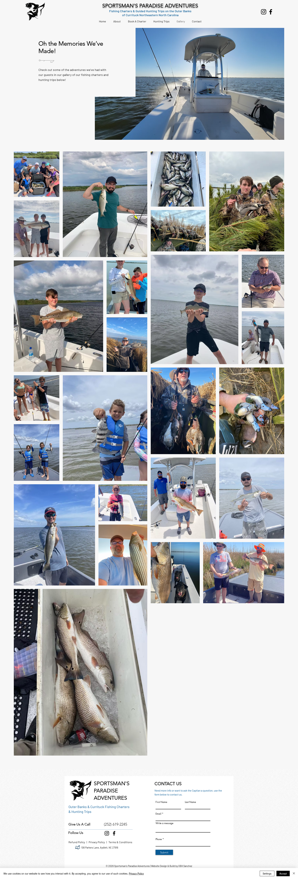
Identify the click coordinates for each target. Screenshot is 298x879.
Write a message (164, 823)
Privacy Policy (97, 842)
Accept (283, 873)
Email (158, 814)
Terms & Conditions (120, 842)
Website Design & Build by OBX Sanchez (171, 866)
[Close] (294, 873)
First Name (161, 802)
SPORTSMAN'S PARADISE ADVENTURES (150, 6)
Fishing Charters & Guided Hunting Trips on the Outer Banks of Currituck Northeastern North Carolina (150, 13)
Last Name (190, 802)
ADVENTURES (110, 798)
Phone (159, 839)
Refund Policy (77, 842)
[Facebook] (270, 11)
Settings (267, 873)
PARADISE (106, 791)
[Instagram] (263, 11)
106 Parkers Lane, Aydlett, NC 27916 (99, 847)
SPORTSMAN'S (112, 783)
